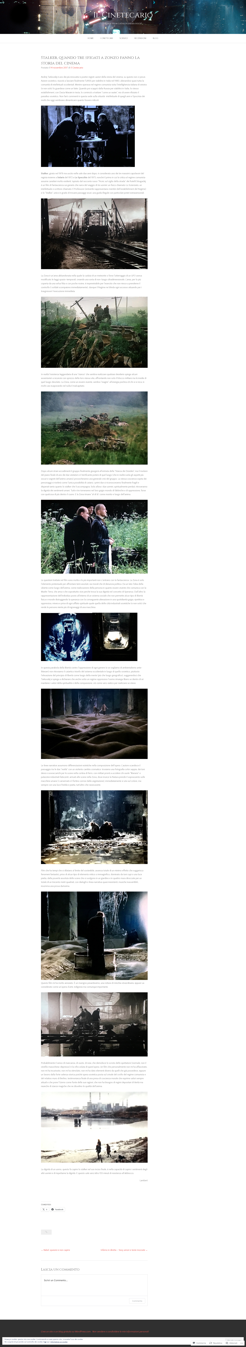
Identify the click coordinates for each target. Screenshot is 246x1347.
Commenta (137, 1301)
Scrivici (124, 38)
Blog (155, 38)
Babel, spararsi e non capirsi (57, 1250)
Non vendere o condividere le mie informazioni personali (120, 1331)
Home (91, 38)
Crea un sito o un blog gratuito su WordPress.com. (66, 1331)
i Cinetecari (106, 38)
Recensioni (140, 38)
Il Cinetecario (123, 15)
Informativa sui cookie (58, 1342)
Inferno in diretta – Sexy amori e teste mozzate (123, 1250)
